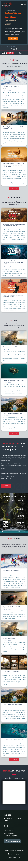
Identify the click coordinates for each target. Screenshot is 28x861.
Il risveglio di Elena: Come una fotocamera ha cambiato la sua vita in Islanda (13, 262)
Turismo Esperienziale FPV (10, 347)
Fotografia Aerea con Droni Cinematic (13, 739)
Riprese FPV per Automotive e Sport (12, 606)
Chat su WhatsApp (14, 841)
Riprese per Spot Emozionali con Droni (13, 380)
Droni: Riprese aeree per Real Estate (12, 413)
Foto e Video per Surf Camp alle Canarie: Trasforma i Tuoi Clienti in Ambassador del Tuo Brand (14, 165)
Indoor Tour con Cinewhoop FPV (11, 671)
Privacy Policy (14, 854)
